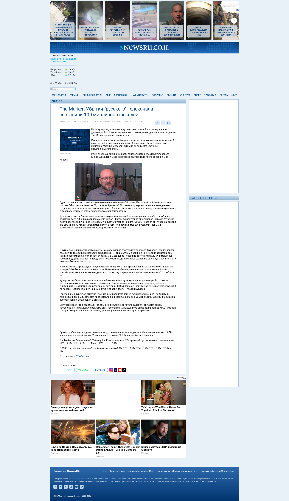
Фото (234, 95)
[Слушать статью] (171, 122)
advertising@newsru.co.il (222, 471)
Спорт (197, 95)
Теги (104, 471)
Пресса (224, 95)
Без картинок (163, 471)
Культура (185, 95)
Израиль (74, 95)
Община (171, 95)
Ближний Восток (92, 95)
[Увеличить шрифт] (163, 122)
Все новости (59, 95)
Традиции (210, 95)
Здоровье (157, 95)
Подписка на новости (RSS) (140, 471)
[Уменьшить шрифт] (157, 122)
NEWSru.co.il (82, 356)
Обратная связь (117, 471)
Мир (108, 95)
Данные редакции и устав (185, 471)
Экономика (120, 95)
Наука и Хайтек (139, 95)
